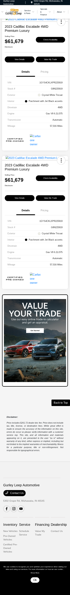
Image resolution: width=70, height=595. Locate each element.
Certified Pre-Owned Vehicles (10, 548)
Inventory (10, 524)
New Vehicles (10, 531)
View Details (20, 59)
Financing (42, 524)
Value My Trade (50, 59)
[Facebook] (6, 508)
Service (24, 524)
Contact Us (17, 493)
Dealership (59, 524)
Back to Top (61, 402)
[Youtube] (21, 508)
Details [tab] (26, 71)
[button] (61, 22)
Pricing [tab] (44, 71)
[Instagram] (13, 508)
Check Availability (50, 40)
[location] (31, 2)
